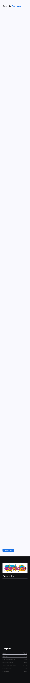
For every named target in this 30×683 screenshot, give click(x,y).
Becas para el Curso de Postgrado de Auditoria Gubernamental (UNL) (14, 148)
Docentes (7, 90)
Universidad (8, 38)
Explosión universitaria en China (12, 419)
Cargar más (8, 550)
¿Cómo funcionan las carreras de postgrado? (15, 366)
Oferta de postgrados (10, 42)
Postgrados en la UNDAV (12, 261)
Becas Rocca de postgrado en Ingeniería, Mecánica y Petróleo (14, 205)
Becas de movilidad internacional (14, 470)
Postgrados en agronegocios (11, 94)
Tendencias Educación (11, 361)
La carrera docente (8, 598)
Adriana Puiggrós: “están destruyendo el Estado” (14, 618)
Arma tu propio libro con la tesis (14, 314)
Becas (6, 141)
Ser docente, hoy (7, 642)
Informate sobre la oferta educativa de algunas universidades (14, 525)
